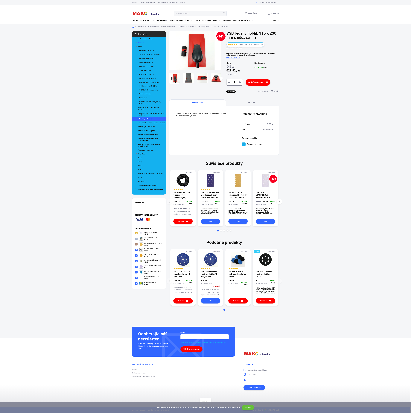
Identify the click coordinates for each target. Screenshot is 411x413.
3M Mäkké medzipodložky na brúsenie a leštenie (151, 114)
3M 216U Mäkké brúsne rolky (148, 90)
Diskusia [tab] (251, 102)
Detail (210, 221)
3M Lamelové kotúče (146, 62)
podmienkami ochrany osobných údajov (212, 342)
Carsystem (141, 154)
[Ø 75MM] (265, 259)
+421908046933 (253, 374)
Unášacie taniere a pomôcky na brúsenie (148, 108)
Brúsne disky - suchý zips (147, 50)
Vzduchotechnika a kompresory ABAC (150, 189)
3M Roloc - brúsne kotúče (147, 66)
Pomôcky (141, 181)
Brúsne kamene (144, 98)
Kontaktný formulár (254, 387)
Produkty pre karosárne (146, 150)
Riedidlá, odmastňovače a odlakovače (150, 173)
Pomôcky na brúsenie (146, 119)
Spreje (140, 177)
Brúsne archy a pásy (145, 94)
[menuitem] (143, 20)
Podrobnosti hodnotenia (256, 44)
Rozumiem (248, 407)
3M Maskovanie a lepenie (146, 131)
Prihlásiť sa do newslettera (191, 349)
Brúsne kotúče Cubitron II (147, 78)
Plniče (140, 166)
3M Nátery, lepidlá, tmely (146, 127)
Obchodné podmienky (148, 2)
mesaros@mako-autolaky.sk (257, 370)
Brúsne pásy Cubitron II (146, 58)
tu (239, 407)
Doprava (134, 2)
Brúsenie (141, 43)
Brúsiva (140, 158)
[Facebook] (245, 379)
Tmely (140, 162)
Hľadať (223, 13)
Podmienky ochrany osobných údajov (170, 2)
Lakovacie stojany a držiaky (147, 185)
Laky (139, 169)
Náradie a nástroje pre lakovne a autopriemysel (149, 145)
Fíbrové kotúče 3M (145, 70)
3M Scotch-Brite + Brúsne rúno (149, 82)
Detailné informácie (233, 58)
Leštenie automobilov (145, 39)
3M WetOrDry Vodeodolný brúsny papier (150, 102)
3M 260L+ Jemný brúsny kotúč (149, 54)
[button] (217, 230)
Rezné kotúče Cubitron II (147, 74)
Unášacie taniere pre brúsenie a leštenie (152, 123)
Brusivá (140, 47)
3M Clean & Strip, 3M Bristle (148, 86)
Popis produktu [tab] (197, 102)
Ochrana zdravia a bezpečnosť (148, 134)
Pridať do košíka (255, 82)
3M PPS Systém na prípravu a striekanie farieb (148, 139)
